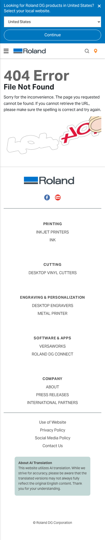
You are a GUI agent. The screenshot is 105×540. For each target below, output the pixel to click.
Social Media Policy (52, 438)
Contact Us (52, 445)
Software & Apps (52, 338)
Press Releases (52, 394)
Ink (53, 240)
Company (52, 378)
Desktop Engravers (52, 305)
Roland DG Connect (52, 354)
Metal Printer (52, 313)
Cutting (52, 264)
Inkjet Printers (52, 232)
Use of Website (52, 422)
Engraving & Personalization (52, 297)
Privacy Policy (52, 430)
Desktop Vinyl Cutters (53, 272)
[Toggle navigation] (6, 51)
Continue (52, 34)
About (52, 387)
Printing (52, 223)
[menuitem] (95, 51)
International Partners (52, 402)
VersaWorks (52, 346)
